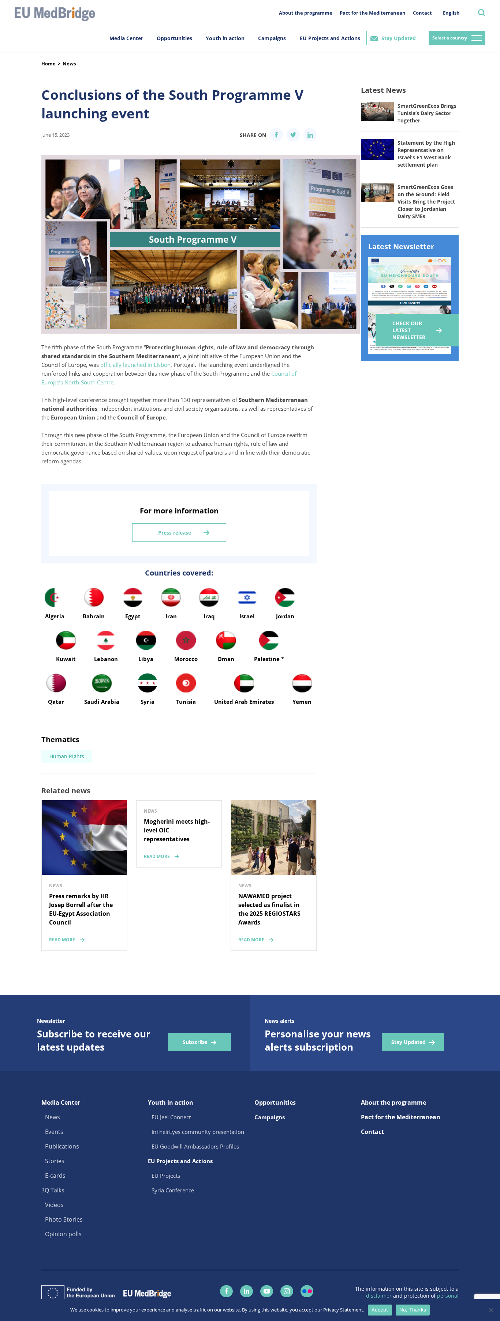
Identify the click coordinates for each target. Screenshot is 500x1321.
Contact (422, 13)
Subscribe (195, 1042)
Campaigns (272, 38)
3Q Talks (52, 1190)
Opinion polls (63, 1234)
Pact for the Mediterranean (373, 13)
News (69, 63)
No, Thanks (412, 1310)
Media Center (126, 38)
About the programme (305, 13)
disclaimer (379, 1295)
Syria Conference (173, 1190)
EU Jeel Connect (171, 1117)
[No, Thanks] (491, 1310)
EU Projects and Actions (330, 38)
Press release (174, 532)
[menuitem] (451, 12)
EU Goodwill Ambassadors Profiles (195, 1146)
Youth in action (225, 38)
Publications (62, 1146)
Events (54, 1132)
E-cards (55, 1176)
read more (62, 940)
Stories (54, 1161)
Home (48, 63)
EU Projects (166, 1175)
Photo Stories (64, 1219)
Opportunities (174, 38)
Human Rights (66, 756)
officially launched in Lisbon (135, 364)
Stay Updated (398, 38)
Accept (380, 1310)
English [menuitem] (451, 13)
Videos (54, 1205)
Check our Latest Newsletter (408, 330)
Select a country (449, 38)
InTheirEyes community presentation (198, 1131)
